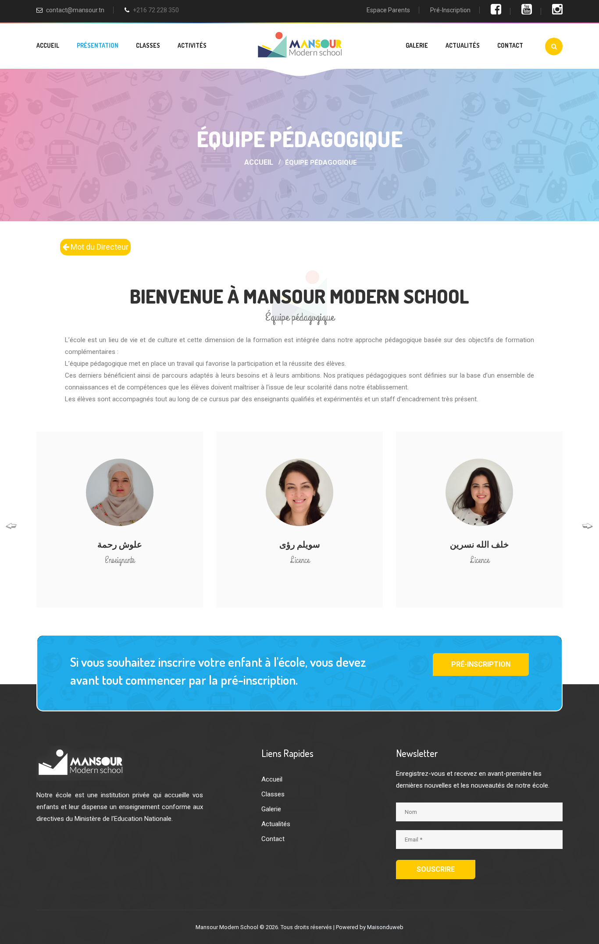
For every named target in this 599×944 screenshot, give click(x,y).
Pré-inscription (450, 10)
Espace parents (388, 10)
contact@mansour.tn (75, 10)
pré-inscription (480, 664)
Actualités (463, 45)
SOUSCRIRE (436, 869)
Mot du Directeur (98, 246)
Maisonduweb (385, 927)
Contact (510, 45)
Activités (192, 45)
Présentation (97, 45)
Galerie (417, 45)
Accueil (47, 45)
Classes (148, 45)
